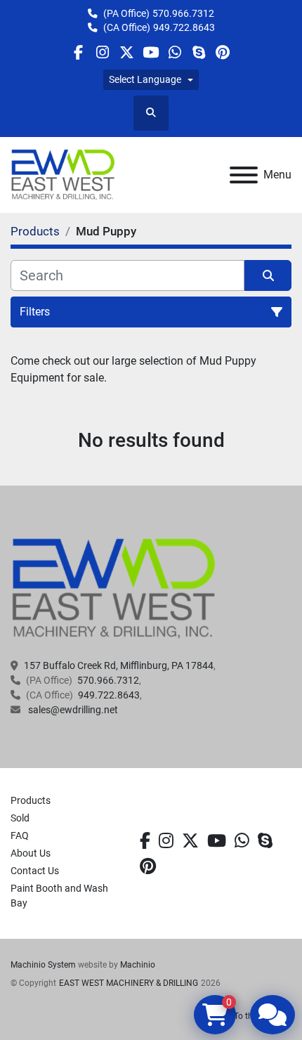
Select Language (145, 79)
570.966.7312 (183, 13)
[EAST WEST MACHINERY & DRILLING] (114, 588)
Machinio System (43, 965)
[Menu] (244, 175)
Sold (20, 818)
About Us (31, 853)
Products (31, 800)
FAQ (20, 835)
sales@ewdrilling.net (72, 709)
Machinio (137, 965)
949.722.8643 (184, 27)
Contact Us (35, 870)
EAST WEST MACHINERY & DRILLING (128, 983)
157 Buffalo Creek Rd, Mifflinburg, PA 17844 (119, 665)
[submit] (267, 275)
